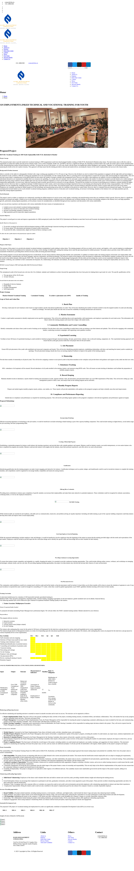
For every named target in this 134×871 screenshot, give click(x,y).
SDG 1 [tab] (5, 810)
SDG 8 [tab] (32, 810)
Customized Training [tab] (37, 295)
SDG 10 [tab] (41, 810)
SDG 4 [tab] (14, 810)
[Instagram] (79, 64)
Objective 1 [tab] (6, 239)
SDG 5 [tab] (23, 810)
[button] (67, 826)
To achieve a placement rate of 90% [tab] (60, 295)
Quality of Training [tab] (82, 295)
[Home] (21, 84)
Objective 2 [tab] (18, 239)
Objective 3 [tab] (30, 239)
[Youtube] (84, 64)
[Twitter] (74, 64)
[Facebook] (70, 64)
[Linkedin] (88, 64)
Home (5, 96)
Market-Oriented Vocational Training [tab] (14, 295)
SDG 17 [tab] (51, 810)
